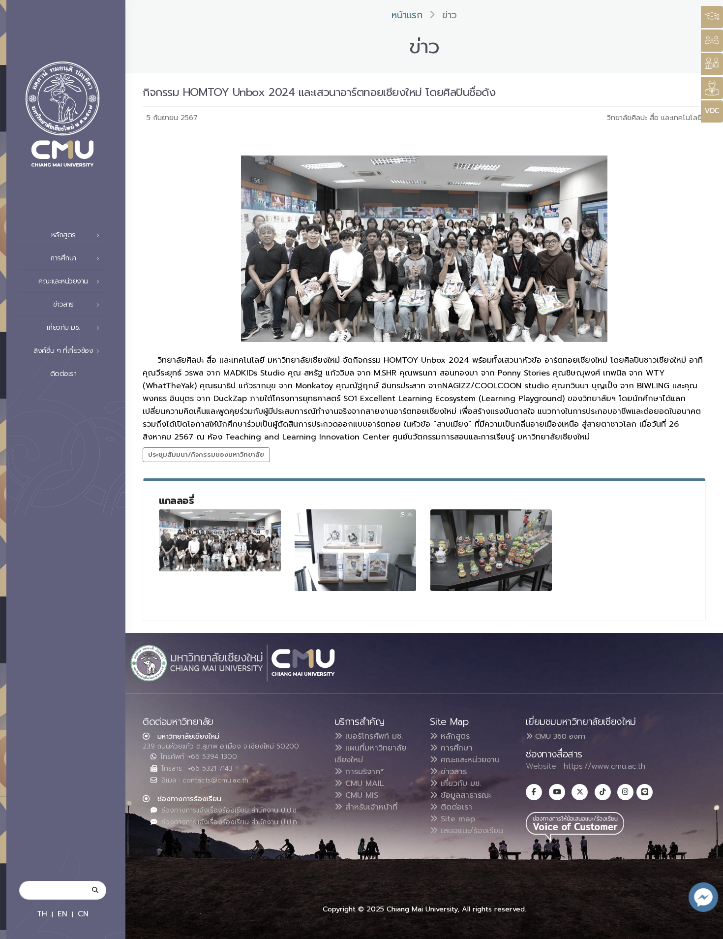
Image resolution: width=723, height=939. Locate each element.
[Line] (644, 792)
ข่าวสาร (452, 772)
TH (42, 913)
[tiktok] (603, 792)
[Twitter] (580, 792)
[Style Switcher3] (712, 17)
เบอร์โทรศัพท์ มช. (372, 736)
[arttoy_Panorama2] (220, 540)
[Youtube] (557, 792)
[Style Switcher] (712, 41)
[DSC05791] (356, 550)
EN (62, 913)
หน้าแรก (407, 15)
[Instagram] (625, 792)
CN (83, 913)
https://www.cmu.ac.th (604, 766)
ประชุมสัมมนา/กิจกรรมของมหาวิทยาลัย (206, 454)
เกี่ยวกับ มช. (459, 783)
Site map (456, 819)
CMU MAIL (363, 783)
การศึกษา (455, 748)
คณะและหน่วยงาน (469, 760)
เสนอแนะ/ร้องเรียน (470, 831)
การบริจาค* (363, 772)
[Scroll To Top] (705, 928)
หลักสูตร (454, 736)
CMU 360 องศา (559, 736)
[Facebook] (534, 792)
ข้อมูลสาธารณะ (464, 795)
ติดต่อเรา (63, 374)
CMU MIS (360, 795)
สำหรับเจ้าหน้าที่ (369, 807)
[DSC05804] (491, 550)
